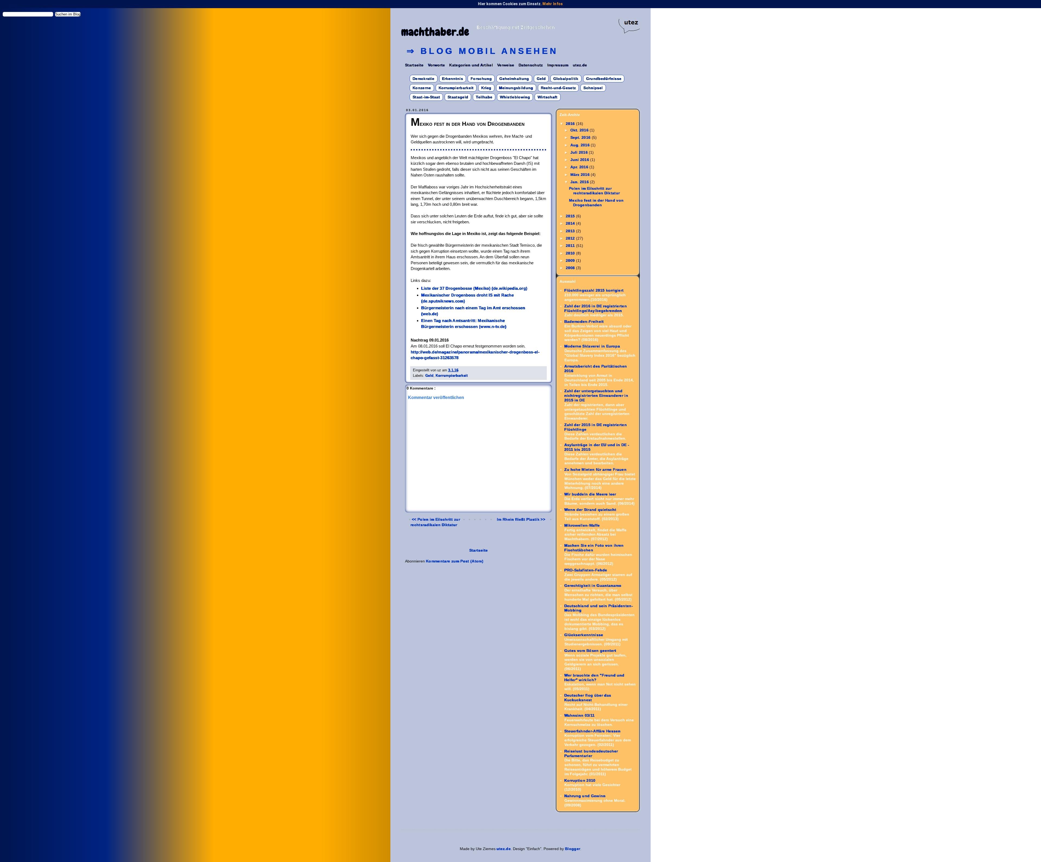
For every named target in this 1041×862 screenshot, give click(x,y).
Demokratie (424, 78)
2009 (571, 260)
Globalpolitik (566, 78)
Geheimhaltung (514, 78)
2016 (571, 123)
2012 (571, 238)
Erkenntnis (452, 78)
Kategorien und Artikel (471, 65)
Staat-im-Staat (426, 97)
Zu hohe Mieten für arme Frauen (595, 469)
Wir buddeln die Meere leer (590, 494)
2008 (571, 268)
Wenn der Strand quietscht (590, 509)
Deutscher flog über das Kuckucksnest (587, 697)
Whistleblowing (515, 97)
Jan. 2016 (580, 182)
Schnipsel (593, 88)
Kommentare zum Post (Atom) (454, 561)
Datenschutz (531, 65)
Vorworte (436, 65)
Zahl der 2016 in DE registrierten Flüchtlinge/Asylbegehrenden (595, 308)
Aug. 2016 (580, 145)
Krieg (486, 88)
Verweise (505, 65)
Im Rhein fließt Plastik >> (521, 519)
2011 (571, 245)
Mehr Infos (552, 4)
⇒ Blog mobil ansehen (482, 51)
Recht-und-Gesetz (558, 88)
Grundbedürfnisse (604, 78)
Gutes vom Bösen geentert (590, 650)
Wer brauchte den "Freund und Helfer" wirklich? (594, 677)
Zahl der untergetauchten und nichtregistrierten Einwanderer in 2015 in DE (596, 395)
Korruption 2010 (580, 780)
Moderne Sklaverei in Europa (592, 346)
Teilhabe (484, 97)
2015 (571, 216)
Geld (541, 78)
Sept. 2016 (581, 137)
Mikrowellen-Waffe (582, 525)
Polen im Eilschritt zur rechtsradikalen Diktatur (594, 190)
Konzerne (422, 88)
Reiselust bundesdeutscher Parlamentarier (591, 753)
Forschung (481, 78)
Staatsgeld (458, 97)
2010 (571, 253)
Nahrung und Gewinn (585, 796)
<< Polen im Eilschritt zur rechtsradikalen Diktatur (435, 522)
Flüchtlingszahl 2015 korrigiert (594, 290)
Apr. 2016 (580, 167)
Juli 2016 (579, 152)
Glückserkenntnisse (583, 635)
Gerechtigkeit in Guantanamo (592, 585)
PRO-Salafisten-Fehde (585, 570)
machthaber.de (435, 32)
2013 (571, 231)
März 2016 (580, 174)
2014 (571, 223)
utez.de (580, 65)
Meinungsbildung (516, 88)
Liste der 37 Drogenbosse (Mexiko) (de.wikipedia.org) (474, 288)
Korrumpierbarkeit (456, 88)
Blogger (572, 849)
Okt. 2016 (580, 130)
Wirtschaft (548, 97)
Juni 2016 (580, 159)
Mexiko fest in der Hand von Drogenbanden (596, 202)
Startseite (414, 65)
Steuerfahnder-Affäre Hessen (592, 731)
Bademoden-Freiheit (584, 321)
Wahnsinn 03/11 (579, 715)
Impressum (557, 65)
